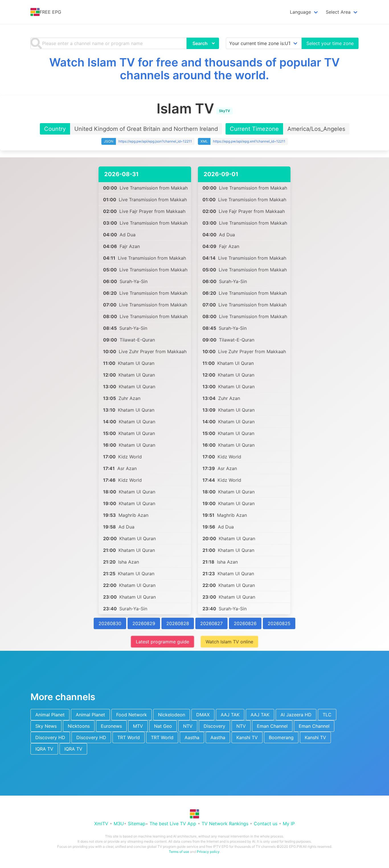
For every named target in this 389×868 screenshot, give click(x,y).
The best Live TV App (173, 823)
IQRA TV (44, 749)
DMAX (203, 714)
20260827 (211, 623)
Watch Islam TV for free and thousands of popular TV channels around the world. (194, 68)
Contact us (265, 823)
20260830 (110, 623)
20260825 (279, 623)
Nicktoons (79, 726)
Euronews (111, 726)
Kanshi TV (247, 737)
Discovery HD (50, 737)
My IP (289, 823)
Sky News (46, 726)
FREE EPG (50, 12)
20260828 (177, 623)
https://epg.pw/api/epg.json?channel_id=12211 (155, 141)
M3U (119, 823)
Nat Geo (163, 726)
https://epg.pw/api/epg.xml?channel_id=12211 (249, 141)
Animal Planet (50, 714)
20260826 (245, 623)
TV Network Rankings (225, 823)
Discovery (214, 726)
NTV (188, 726)
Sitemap (137, 823)
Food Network (131, 714)
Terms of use (179, 851)
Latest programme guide (162, 642)
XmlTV (101, 823)
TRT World (128, 737)
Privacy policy (208, 851)
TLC (327, 714)
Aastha (192, 737)
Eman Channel (272, 726)
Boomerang (281, 737)
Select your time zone (330, 43)
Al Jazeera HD (296, 714)
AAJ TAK (230, 714)
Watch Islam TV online (229, 642)
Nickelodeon (171, 714)
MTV (138, 726)
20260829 (143, 623)
